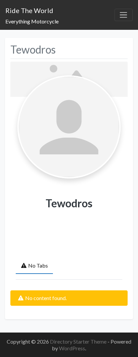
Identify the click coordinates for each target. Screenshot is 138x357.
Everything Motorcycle (32, 21)
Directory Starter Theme (79, 341)
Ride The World (29, 10)
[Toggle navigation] (124, 15)
